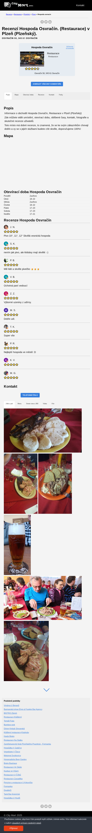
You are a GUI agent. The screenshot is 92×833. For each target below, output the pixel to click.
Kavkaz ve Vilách (11, 771)
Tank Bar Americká (12, 794)
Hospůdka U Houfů (12, 798)
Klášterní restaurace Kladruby (16, 732)
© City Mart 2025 (13, 815)
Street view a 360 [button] (32, 404)
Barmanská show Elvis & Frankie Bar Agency (23, 709)
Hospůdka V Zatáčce (13, 748)
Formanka (8, 786)
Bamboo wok (9, 725)
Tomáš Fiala (9, 721)
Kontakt (80, 5)
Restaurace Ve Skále (13, 767)
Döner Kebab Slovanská (14, 729)
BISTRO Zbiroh (10, 713)
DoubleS (7, 790)
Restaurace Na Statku (13, 740)
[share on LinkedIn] (50, 23)
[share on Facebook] (42, 23)
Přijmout (13, 828)
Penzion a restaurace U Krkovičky (18, 783)
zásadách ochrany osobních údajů (26, 823)
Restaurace (18, 14)
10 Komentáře (70, 48)
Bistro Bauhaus (10, 763)
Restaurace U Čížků (12, 775)
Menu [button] (19, 404)
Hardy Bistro (9, 736)
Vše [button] (53, 404)
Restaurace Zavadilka (13, 779)
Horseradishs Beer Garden (15, 759)
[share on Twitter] (46, 23)
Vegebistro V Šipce (12, 752)
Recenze (9, 14)
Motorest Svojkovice (12, 756)
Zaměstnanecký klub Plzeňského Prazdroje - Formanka (27, 744)
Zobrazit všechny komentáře (47, 84)
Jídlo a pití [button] (9, 404)
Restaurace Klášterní (13, 717)
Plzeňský (27, 14)
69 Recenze (69, 46)
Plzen (34, 14)
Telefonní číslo (30, 395)
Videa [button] (45, 404)
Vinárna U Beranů (11, 705)
